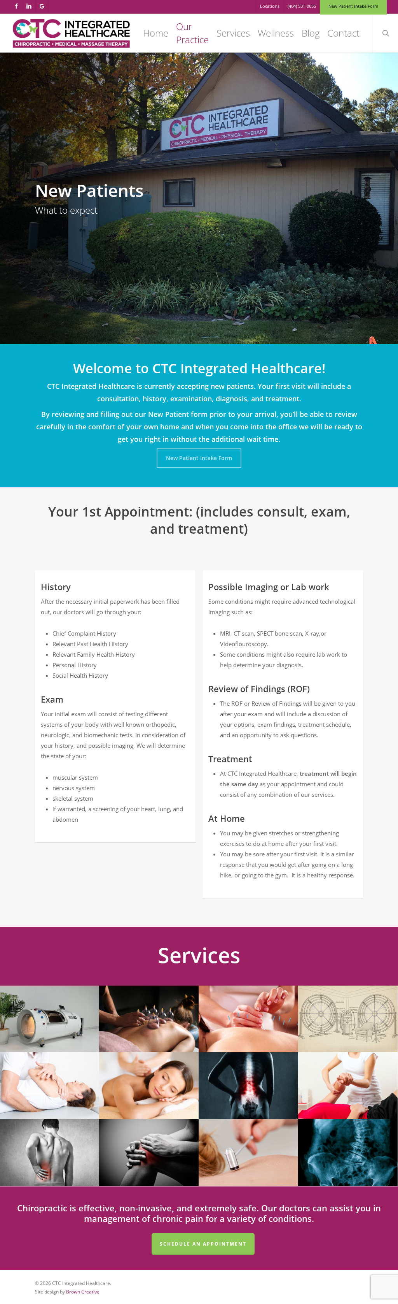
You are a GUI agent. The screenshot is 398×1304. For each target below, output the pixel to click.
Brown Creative (83, 1291)
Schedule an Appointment (203, 1244)
